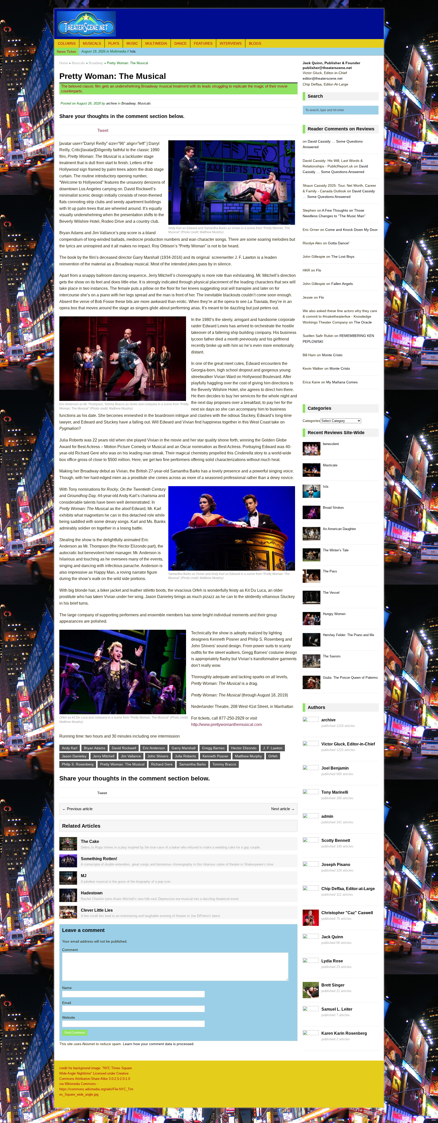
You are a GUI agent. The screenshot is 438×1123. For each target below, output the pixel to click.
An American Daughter (339, 529)
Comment (70, 950)
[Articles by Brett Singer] (311, 995)
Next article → (283, 809)
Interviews (231, 43)
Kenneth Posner (215, 756)
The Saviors (332, 656)
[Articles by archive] (311, 730)
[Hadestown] (68, 899)
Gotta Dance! (338, 243)
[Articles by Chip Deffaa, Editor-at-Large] (311, 899)
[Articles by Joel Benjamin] (311, 778)
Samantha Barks (192, 764)
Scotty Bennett (335, 840)
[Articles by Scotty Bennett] (311, 851)
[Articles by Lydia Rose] (311, 971)
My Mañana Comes (342, 382)
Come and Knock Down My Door (351, 230)
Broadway (128, 103)
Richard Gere (162, 764)
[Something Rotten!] (68, 865)
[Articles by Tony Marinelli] (311, 803)
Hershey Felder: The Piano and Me (348, 635)
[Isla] (311, 495)
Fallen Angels (342, 284)
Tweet (102, 130)
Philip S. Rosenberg (78, 764)
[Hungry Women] (311, 622)
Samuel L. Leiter (336, 1009)
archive (111, 103)
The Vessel (331, 592)
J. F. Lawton (272, 748)
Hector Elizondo (244, 748)
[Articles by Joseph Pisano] (311, 875)
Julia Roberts (185, 756)
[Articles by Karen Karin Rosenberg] (311, 1044)
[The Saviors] (311, 665)
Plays (113, 43)
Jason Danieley (74, 756)
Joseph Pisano (335, 864)
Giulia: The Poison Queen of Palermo (350, 677)
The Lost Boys (342, 256)
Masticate (330, 465)
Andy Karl (69, 748)
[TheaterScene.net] (219, 24)
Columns (67, 43)
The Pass (330, 571)
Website (68, 1017)
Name (67, 988)
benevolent (331, 444)
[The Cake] (68, 847)
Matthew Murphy (248, 756)
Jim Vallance (131, 756)
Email (66, 1003)
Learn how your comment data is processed (158, 1044)
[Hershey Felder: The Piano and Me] (311, 643)
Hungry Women (334, 614)
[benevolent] (311, 452)
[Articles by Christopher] (311, 923)
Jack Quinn (332, 937)
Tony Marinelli (334, 792)
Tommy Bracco (224, 764)
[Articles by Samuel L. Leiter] (311, 1019)
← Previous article (77, 809)
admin (327, 816)
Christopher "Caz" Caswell (347, 913)
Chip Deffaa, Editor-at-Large (348, 889)
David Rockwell (124, 748)
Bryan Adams (94, 748)
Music (132, 43)
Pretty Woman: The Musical (122, 764)
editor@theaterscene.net (322, 78)
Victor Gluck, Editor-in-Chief (348, 744)
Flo (318, 270)
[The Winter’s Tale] (311, 559)
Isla (108, 51)
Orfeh (273, 756)
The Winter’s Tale (336, 550)
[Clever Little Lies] (68, 916)
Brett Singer (332, 985)
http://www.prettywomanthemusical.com (226, 724)
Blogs (255, 43)
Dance (180, 43)
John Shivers (158, 756)
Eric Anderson (154, 748)
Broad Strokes (333, 507)
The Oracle (363, 322)
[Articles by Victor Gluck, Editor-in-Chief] (311, 754)
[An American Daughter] (311, 537)
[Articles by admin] (311, 827)
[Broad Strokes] (311, 516)
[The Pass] (311, 580)
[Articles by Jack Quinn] (311, 947)
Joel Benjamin (335, 768)
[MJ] (68, 882)
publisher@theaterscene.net (327, 68)
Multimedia (156, 43)
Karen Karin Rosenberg (344, 1033)
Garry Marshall (183, 748)
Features (203, 43)
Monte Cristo (332, 355)
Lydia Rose (332, 961)
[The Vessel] (311, 601)
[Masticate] (311, 474)
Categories (311, 421)
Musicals (92, 43)
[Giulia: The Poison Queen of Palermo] (311, 686)
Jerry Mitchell (103, 756)
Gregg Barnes (213, 748)
